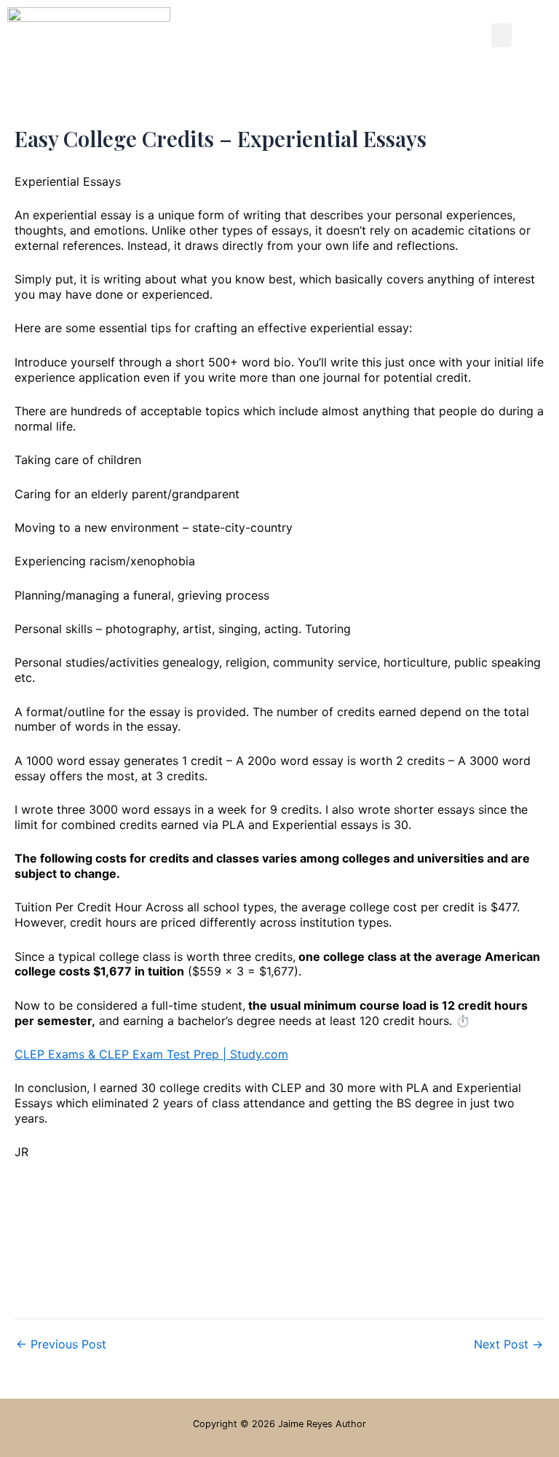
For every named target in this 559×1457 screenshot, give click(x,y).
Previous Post (61, 1344)
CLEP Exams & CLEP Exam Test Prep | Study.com (151, 1054)
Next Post (508, 1344)
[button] (501, 35)
